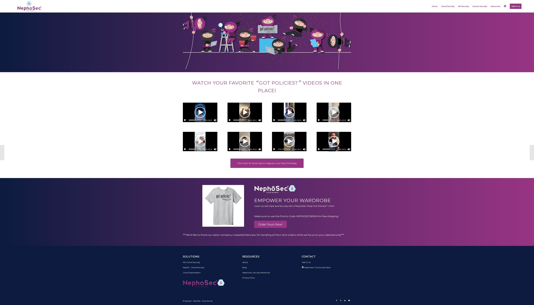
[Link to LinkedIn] (345, 300)
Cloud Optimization (192, 272)
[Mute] (215, 120)
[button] (200, 112)
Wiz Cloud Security (191, 262)
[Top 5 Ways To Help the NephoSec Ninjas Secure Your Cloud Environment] (2, 152)
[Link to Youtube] (349, 300)
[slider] (195, 120)
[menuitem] (434, 6)
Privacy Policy (248, 278)
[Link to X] (341, 300)
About (245, 262)
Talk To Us (306, 262)
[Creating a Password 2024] (532, 152)
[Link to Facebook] (336, 300)
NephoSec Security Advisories (256, 272)
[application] (200, 112)
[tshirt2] (223, 206)
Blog (244, 267)
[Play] (185, 120)
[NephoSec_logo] (29, 6)
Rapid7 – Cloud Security (193, 267)
